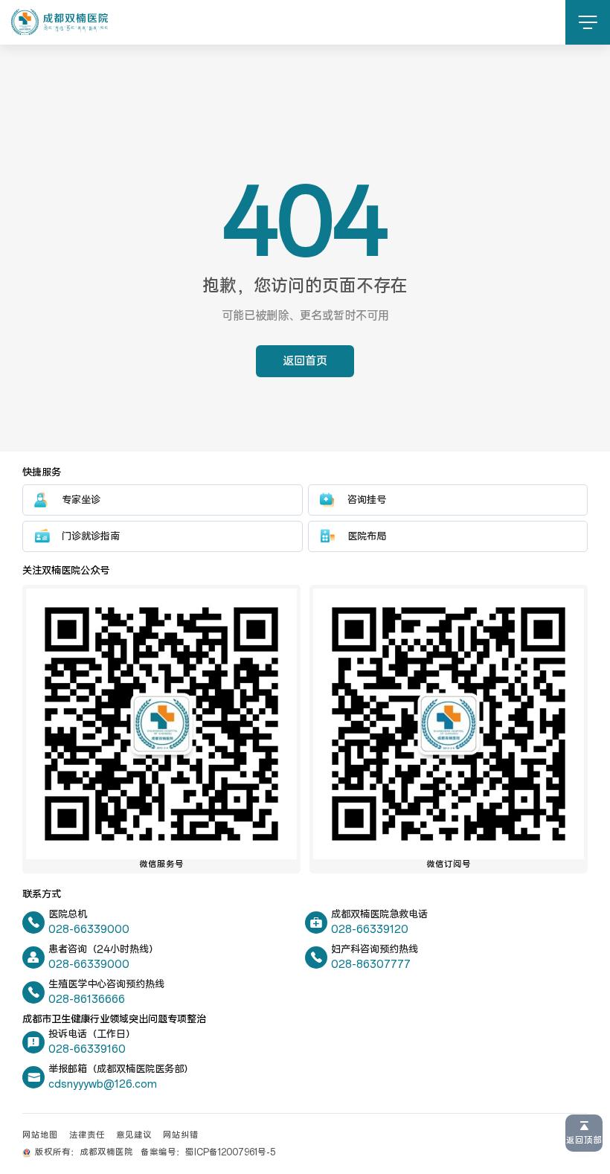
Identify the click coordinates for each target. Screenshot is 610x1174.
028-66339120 (369, 929)
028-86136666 (86, 999)
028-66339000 (88, 929)
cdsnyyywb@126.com (102, 1084)
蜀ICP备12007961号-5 (230, 1152)
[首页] (59, 22)
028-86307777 (371, 964)
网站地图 (40, 1135)
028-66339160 (87, 1049)
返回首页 (305, 361)
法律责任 (87, 1135)
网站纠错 (181, 1135)
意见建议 (134, 1135)
